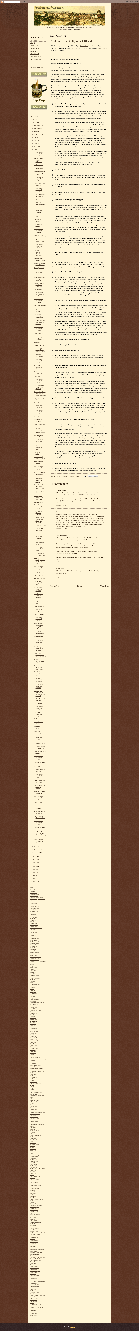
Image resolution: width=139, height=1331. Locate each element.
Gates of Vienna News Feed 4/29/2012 (38, 189)
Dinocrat (32, 976)
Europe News (84, 46)
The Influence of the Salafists (39, 310)
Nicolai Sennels (34, 54)
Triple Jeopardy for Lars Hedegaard (39, 632)
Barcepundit (33, 914)
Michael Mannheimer (36, 62)
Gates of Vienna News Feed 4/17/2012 (38, 506)
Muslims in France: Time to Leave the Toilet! (39, 542)
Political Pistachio (34, 1181)
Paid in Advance (38, 403)
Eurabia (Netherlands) (35, 995)
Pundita (32, 1194)
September (37, 134)
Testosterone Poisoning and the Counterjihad (39, 315)
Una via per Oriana (34, 1275)
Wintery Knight (33, 1301)
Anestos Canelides (35, 59)
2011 (34, 857)
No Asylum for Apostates (38, 420)
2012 (34, 122)
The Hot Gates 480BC (35, 1056)
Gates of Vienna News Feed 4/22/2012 (38, 360)
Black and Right (34, 923)
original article (102, 48)
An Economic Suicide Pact (38, 372)
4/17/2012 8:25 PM (61, 574)
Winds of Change (34, 1298)
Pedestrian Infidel (34, 1164)
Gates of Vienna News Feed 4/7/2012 (38, 776)
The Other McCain (34, 1159)
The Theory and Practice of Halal (39, 457)
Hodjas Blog (33, 1050)
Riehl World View (34, 1210)
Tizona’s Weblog (34, 1266)
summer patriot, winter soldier (37, 1249)
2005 (34, 875)
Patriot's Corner (33, 1162)
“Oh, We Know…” (39, 290)
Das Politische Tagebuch (35, 1185)
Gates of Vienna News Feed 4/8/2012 (38, 757)
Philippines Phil (34, 1167)
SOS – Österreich (34, 1242)
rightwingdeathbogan (35, 1214)
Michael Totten (33, 1269)
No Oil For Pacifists (34, 1136)
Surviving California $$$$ (36, 1252)
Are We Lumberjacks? (35, 906)
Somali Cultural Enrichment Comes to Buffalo (39, 486)
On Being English (39, 345)
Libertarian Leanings (34, 1098)
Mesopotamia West (34, 1118)
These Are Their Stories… (38, 803)
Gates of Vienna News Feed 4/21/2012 (38, 380)
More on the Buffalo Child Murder (39, 473)
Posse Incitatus (33, 1187)
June (35, 143)
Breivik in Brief (38, 502)
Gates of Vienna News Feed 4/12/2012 (38, 642)
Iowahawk (32, 1072)
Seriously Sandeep (34, 1231)
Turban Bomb (33, 1274)
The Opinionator (34, 1156)
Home (79, 585)
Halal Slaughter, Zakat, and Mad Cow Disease (39, 648)
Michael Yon (33, 1310)
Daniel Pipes (33, 1170)
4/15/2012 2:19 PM (61, 529)
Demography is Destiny (38, 225)
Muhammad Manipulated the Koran (39, 204)
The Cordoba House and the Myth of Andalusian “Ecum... (39, 608)
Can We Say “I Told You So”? (39, 184)
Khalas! (32, 1086)
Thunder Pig (33, 1263)
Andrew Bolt (33, 929)
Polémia (32, 1175)
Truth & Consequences (35, 1271)
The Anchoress (33, 903)
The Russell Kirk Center (35, 1222)
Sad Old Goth (33, 1223)
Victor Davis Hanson (34, 1043)
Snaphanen (32, 1239)
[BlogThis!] (91, 476)
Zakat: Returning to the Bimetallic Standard (39, 294)
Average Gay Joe (34, 911)
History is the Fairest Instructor (40, 808)
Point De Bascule (34, 1173)
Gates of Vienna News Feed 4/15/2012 (38, 567)
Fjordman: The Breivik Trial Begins (38, 548)
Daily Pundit (33, 970)
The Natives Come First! (39, 216)
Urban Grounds (33, 1278)
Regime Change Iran (34, 1207)
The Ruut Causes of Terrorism (39, 699)
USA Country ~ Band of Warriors (37, 1281)
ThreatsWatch (33, 1261)
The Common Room (35, 958)
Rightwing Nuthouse (35, 1213)
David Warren (33, 1289)
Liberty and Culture (34, 1100)
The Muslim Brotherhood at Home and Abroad (40, 654)
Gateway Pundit (33, 1019)
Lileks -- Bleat (33, 1101)
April (36, 150)
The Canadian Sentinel (35, 941)
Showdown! (37, 342)
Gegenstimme (33, 1024)
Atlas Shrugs (33, 909)
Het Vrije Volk (33, 1045)
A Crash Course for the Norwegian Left (39, 661)
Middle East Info (34, 1121)
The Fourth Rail (33, 1013)
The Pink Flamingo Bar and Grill (37, 1168)
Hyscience (32, 1060)
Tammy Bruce (33, 937)
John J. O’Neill (34, 48)
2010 (34, 860)
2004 (34, 878)
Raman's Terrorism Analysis (36, 1199)
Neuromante (33, 1132)
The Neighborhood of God (36, 1130)
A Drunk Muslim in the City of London (39, 786)
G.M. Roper (33, 1217)
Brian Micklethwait (34, 1120)
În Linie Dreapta (33, 889)
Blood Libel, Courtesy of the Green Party (39, 679)
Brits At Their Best (34, 934)
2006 (34, 872)
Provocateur (33, 1193)
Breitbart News (33, 932)
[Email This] (89, 476)
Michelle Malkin (34, 1110)
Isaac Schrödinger (34, 1226)
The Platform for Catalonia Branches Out (38, 166)
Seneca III (33, 51)
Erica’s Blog (33, 990)
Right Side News (34, 1211)
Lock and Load (33, 1106)
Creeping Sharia (33, 966)
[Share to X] (93, 476)
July (35, 140)
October (36, 131)
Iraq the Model (33, 1074)
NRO (31, 1141)
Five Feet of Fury (34, 1004)
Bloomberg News (34, 925)
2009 (34, 863)
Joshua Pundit (33, 1082)
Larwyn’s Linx (33, 1094)
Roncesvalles (33, 1216)
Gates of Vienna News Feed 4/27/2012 (38, 230)
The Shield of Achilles (35, 1234)
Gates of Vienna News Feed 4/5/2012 (38, 822)
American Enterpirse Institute (36, 897)
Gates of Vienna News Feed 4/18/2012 (38, 467)
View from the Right (34, 1284)
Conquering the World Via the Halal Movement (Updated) (39, 693)
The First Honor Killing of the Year (38, 601)
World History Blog (34, 1306)
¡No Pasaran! (33, 1138)
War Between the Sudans (38, 453)
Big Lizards (33, 920)
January (36, 853)
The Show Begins (39, 614)
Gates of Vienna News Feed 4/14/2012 (38, 589)
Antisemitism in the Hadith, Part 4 (39, 763)
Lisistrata (32, 1103)
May (35, 147)
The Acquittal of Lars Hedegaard (39, 338)
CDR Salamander (34, 946)
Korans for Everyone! (39, 578)
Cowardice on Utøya (39, 572)
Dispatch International (35, 978)
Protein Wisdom (34, 1191)
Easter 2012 (37, 767)
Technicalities (33, 1255)
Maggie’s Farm (33, 1109)
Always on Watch (34, 896)
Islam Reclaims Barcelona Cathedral (38, 595)
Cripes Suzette (33, 967)
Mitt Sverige (33, 1127)
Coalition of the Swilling (35, 957)
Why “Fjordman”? (39, 268)
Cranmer (32, 964)
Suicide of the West (34, 1248)
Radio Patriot (33, 1197)
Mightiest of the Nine (35, 1123)
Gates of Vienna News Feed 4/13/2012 (38, 618)
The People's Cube (34, 1165)
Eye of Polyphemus (34, 999)
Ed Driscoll (32, 982)
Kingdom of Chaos (34, 1088)
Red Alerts (32, 1202)
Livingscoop (33, 1104)
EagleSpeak (32, 987)
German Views (33, 1027)
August (36, 137)
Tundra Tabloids (33, 1272)
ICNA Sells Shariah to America (39, 812)
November (37, 128)
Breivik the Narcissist (37, 727)
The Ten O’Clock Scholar (35, 1258)
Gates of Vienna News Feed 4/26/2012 (38, 245)
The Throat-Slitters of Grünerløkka (39, 747)
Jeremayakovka (33, 1077)
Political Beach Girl (34, 1179)
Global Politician (34, 1031)
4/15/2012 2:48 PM (61, 562)
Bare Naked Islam (34, 915)
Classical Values (33, 955)
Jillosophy (32, 1080)
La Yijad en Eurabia (34, 1309)
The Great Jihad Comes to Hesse (39, 240)
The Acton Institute (34, 894)
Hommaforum (33, 1053)
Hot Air (32, 1054)
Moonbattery (33, 1129)
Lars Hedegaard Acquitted (38, 436)
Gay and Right (33, 1021)
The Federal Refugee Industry (40, 752)
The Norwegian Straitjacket (38, 406)
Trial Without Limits (40, 525)
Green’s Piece (33, 1036)
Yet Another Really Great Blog (37, 1307)
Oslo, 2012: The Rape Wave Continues (38, 530)
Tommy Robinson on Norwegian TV (39, 781)
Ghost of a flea (33, 1030)
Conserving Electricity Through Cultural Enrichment (39, 253)
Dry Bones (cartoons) (35, 984)
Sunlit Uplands (33, 1251)
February (37, 850)
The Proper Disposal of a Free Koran (39, 425)
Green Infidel (33, 1034)
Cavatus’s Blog (33, 944)
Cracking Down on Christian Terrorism (39, 512)
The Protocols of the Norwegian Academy (39, 278)
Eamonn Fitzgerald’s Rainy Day (37, 1002)
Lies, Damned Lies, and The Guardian (39, 554)
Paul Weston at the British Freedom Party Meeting (39, 667)
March (36, 847)
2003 (34, 881)
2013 (34, 119)
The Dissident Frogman (35, 979)
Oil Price (32, 1147)
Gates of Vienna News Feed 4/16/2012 (38, 536)
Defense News (33, 972)
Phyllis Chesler (33, 947)
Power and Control (34, 1188)
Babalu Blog (33, 912)
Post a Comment (58, 578)
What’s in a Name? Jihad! (39, 492)
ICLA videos (33, 1062)
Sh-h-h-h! (36, 416)
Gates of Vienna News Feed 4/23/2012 (38, 328)
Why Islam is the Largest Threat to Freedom (39, 179)
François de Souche (34, 1014)
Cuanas (32, 969)
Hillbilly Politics (34, 1048)
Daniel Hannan (33, 1042)
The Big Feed (33, 918)
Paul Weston (33, 40)
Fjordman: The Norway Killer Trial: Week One (39, 349)
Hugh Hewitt (33, 1046)
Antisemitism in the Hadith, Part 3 (39, 792)
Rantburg (32, 1200)
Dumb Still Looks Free (35, 985)
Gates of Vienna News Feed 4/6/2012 (38, 797)
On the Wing (33, 1149)
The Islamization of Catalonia (39, 770)
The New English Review (36, 1135)
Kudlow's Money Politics (36, 1092)
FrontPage (32, 1016)
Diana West (32, 1293)
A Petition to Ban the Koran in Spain (40, 306)
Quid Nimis (33, 1196)
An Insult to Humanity (37, 732)
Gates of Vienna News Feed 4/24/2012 (38, 300)
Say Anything (33, 1225)
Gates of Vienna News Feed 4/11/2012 (38, 686)
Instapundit (32, 1066)
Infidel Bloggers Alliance (35, 1065)
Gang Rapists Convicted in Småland (38, 673)
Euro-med (32, 996)
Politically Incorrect (34, 1182)
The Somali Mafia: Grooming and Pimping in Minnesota (39, 520)
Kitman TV (32, 1089)
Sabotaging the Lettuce (38, 220)
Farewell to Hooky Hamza (39, 722)
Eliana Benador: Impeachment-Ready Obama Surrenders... (39, 626)
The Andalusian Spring (38, 637)
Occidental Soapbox (34, 1144)
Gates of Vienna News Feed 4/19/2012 (38, 441)
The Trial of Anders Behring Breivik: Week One (39, 322)
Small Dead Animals (34, 1235)
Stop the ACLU (33, 1245)
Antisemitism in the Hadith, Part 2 (39, 828)
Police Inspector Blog (35, 1176)
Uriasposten (33, 1280)
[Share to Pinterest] (97, 476)
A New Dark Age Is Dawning (36, 1133)
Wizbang (32, 1303)
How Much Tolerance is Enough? (38, 714)
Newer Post (54, 585)
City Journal (33, 953)
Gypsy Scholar (33, 1039)
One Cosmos (33, 1150)
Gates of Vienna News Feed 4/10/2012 (38, 708)
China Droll (33, 949)
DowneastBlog (33, 981)
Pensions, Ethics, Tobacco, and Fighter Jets (38, 160)
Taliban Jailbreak (39, 575)
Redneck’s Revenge (34, 1203)
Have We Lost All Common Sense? (39, 743)
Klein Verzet (33, 1091)
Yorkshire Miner (33, 1312)
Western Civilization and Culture (37, 1295)
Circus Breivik (38, 703)
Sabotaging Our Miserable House (39, 259)
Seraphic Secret (33, 1229)
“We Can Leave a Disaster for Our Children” (39, 387)
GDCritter (32, 1022)
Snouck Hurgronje (34, 1240)
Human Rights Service (35, 1057)
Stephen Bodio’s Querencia (36, 928)
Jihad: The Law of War (39, 399)
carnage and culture (34, 943)
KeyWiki (32, 1085)
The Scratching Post (34, 1228)
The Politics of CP (34, 1184)
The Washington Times (35, 1290)
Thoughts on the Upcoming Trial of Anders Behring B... (40, 834)
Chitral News (33, 950)
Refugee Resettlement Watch (36, 1205)
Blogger (73, 1327)
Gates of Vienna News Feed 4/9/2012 (38, 737)
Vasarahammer (33, 1283)
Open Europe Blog (34, 1155)
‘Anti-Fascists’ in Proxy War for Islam (38, 841)
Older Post (104, 585)
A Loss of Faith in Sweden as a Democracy (39, 284)
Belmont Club (33, 917)
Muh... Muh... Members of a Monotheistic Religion (38, 479)
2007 (34, 869)
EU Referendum (33, 993)
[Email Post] (85, 476)
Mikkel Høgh (33, 1051)
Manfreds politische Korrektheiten (37, 1112)
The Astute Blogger (34, 908)
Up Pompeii (33, 1277)
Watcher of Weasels (34, 1292)
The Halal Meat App (39, 719)
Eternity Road (33, 992)
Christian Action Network (36, 952)
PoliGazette (32, 1178)
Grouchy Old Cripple (35, 1037)
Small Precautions (34, 1237)
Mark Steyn (33, 1243)
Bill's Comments (34, 921)
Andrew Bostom (34, 931)
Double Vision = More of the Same (39, 817)
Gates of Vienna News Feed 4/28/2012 (38, 210)
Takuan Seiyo (34, 45)
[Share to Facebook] (95, 476)
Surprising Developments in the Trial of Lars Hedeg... (39, 560)
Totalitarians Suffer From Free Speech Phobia (40, 172)
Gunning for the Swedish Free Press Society (38, 497)
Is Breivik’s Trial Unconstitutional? (40, 236)
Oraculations (33, 1158)
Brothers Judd (33, 935)
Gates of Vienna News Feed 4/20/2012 (38, 412)
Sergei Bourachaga (35, 56)
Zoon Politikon (33, 1315)
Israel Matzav (33, 1075)
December (37, 125)
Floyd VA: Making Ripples (36, 1008)
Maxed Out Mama (34, 1117)
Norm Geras (33, 1025)
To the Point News (34, 1268)
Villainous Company (34, 1286)
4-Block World (33, 893)
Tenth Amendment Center (35, 1260)
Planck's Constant (34, 1171)
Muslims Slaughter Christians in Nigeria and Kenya (39, 197)
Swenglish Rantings (34, 1254)
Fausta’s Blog (33, 1001)
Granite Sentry (33, 1033)
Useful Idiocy (37, 376)
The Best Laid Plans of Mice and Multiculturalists (39, 430)
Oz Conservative (34, 1161)
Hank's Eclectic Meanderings (36, 1040)
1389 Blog (32, 891)
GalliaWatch (33, 1018)
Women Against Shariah (35, 1304)
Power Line (32, 1190)
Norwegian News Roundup (38, 462)
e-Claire (32, 989)
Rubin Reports (33, 1220)
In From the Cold (34, 1063)
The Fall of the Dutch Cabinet (39, 355)
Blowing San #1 (34, 926)
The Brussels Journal (35, 938)
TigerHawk (32, 1264)
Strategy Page (33, 1246)
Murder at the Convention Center (38, 447)
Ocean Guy (32, 1146)
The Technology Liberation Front (37, 1257)
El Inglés (32, 43)
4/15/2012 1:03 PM (61, 505)
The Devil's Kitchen (34, 975)
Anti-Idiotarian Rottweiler (36, 905)
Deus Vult (32, 973)
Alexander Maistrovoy (36, 67)
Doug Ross (32, 1219)
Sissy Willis (33, 1296)
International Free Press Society (37, 1071)
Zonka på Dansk (33, 1313)
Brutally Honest (33, 940)
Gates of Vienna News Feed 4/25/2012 (38, 272)
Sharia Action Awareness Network (37, 1232)
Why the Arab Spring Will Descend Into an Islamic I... (40, 393)
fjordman (32, 1005)
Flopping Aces (33, 1007)
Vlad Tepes (32, 1287)
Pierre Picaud (34, 65)
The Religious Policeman (35, 1208)
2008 (34, 866)
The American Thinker (35, 902)
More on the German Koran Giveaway (39, 264)
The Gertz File (33, 1028)
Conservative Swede (34, 960)
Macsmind (32, 1107)
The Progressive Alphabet (38, 334)
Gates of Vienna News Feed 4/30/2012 (38, 153)
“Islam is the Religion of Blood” (72, 41)
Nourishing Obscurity (35, 1139)
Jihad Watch (33, 1078)
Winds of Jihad (33, 1300)
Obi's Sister (33, 1143)
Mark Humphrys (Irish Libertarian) (38, 1059)
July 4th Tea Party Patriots (36, 1083)
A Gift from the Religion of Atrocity (38, 367)
